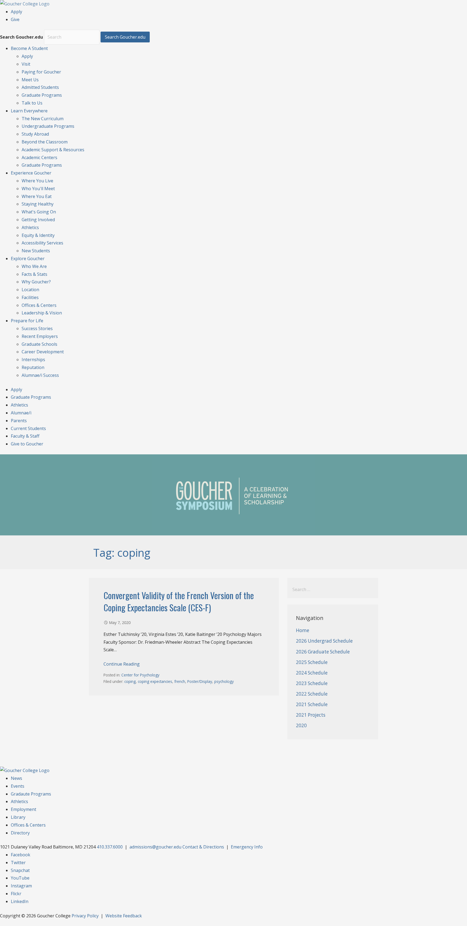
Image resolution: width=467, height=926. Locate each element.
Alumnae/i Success (40, 375)
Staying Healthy (38, 204)
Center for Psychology (140, 674)
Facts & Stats (34, 274)
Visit (26, 64)
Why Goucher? (36, 282)
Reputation (33, 367)
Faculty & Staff (25, 436)
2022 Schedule (312, 694)
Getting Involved (38, 220)
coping (130, 681)
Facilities (30, 297)
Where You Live (37, 181)
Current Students (28, 428)
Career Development (43, 352)
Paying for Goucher (41, 72)
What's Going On (39, 212)
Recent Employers (40, 336)
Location (30, 290)
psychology (224, 681)
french (179, 681)
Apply (16, 12)
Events (17, 786)
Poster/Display (199, 681)
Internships (33, 360)
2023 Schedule (312, 683)
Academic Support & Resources (53, 150)
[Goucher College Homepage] (24, 4)
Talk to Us (32, 103)
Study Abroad (35, 134)
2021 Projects (310, 715)
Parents (19, 421)
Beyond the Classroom (45, 142)
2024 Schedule (312, 673)
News (16, 778)
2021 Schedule (312, 704)
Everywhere (29, 111)
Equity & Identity (38, 235)
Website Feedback (123, 916)
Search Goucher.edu (21, 37)
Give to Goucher (27, 444)
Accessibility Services (42, 243)
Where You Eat (37, 196)
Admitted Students (40, 87)
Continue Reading (122, 664)
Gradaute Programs (31, 794)
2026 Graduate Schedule (323, 652)
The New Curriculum (43, 119)
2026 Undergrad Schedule (324, 641)
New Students (36, 251)
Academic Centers (39, 157)
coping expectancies (155, 681)
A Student (29, 48)
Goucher (31, 173)
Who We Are (34, 266)
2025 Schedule (312, 662)
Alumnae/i (21, 413)
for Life (27, 321)
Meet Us (30, 80)
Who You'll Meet (38, 189)
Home (302, 630)
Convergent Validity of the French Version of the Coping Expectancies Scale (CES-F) (179, 601)
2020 (301, 725)
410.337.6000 (110, 847)
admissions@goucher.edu (155, 847)
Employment (23, 809)
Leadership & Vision (42, 313)
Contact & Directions (203, 847)
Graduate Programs (42, 95)
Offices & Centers (39, 305)
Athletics (30, 227)
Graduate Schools (39, 344)
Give (15, 19)
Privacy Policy (85, 916)
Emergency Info (247, 847)
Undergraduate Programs (48, 126)
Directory (20, 833)
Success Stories (37, 328)
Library (18, 817)
